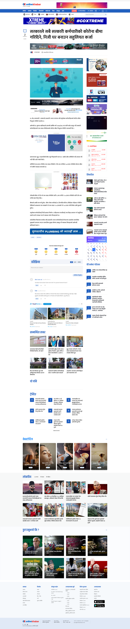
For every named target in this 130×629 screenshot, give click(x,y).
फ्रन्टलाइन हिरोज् (69, 608)
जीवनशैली (41, 11)
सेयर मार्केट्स (82, 11)
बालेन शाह (28, 14)
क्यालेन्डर (91, 238)
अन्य (63, 11)
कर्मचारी (32, 237)
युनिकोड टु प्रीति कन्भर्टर (70, 613)
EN (95, 11)
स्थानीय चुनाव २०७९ (84, 598)
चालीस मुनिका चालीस (70, 598)
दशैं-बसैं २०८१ (82, 609)
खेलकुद (58, 11)
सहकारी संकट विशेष (84, 589)
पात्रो (75, 11)
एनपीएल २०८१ (54, 589)
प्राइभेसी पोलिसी (97, 596)
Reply (37, 285)
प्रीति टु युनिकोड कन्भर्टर (70, 611)
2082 (68, 596)
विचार (53, 11)
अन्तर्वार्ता (24, 596)
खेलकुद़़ (24, 598)
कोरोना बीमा (39, 237)
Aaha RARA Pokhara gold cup (57, 598)
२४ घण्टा (36, 477)
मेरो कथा (67, 606)
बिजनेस (35, 11)
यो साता (42, 477)
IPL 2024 (53, 595)
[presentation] (79, 304)
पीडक (35, 14)
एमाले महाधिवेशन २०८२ (84, 605)
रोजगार (38, 594)
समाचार (29, 11)
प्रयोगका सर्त (96, 592)
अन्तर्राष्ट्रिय (25, 605)
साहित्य (24, 594)
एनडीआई (42, 14)
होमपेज (24, 11)
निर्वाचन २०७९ (83, 600)
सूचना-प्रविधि (39, 600)
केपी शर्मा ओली (51, 14)
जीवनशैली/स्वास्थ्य (26, 600)
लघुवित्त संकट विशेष (84, 592)
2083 (68, 604)
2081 (68, 594)
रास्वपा (72, 14)
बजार (38, 589)
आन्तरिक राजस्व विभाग (62, 14)
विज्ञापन (95, 594)
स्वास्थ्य (91, 11)
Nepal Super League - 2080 (56, 602)
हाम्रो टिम (96, 589)
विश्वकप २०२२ (82, 607)
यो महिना (48, 477)
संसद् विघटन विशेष (83, 594)
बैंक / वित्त (39, 596)
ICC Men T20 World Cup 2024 (57, 592)
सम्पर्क (95, 598)
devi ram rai (38, 279)
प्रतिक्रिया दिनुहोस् (78, 275)
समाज (24, 589)
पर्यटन (38, 592)
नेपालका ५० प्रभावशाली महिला (70, 590)
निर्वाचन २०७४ (83, 596)
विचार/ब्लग (25, 592)
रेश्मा (36, 291)
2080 (68, 593)
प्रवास (24, 603)
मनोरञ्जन (48, 11)
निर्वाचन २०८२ (82, 603)
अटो (38, 598)
